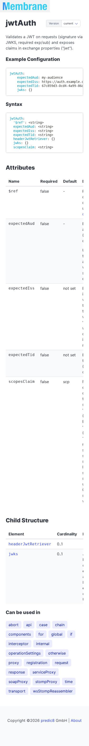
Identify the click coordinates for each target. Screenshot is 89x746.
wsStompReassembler (53, 691)
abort (14, 624)
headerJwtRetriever (30, 544)
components (20, 634)
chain (60, 624)
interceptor (18, 643)
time (69, 681)
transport (17, 691)
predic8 (48, 720)
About (76, 720)
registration (37, 662)
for (41, 634)
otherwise (57, 653)
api (29, 624)
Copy (74, 73)
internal (42, 643)
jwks (13, 554)
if (71, 634)
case (43, 624)
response (17, 672)
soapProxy (18, 681)
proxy (14, 662)
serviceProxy (44, 672)
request (61, 662)
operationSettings (25, 653)
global (56, 634)
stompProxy (46, 681)
